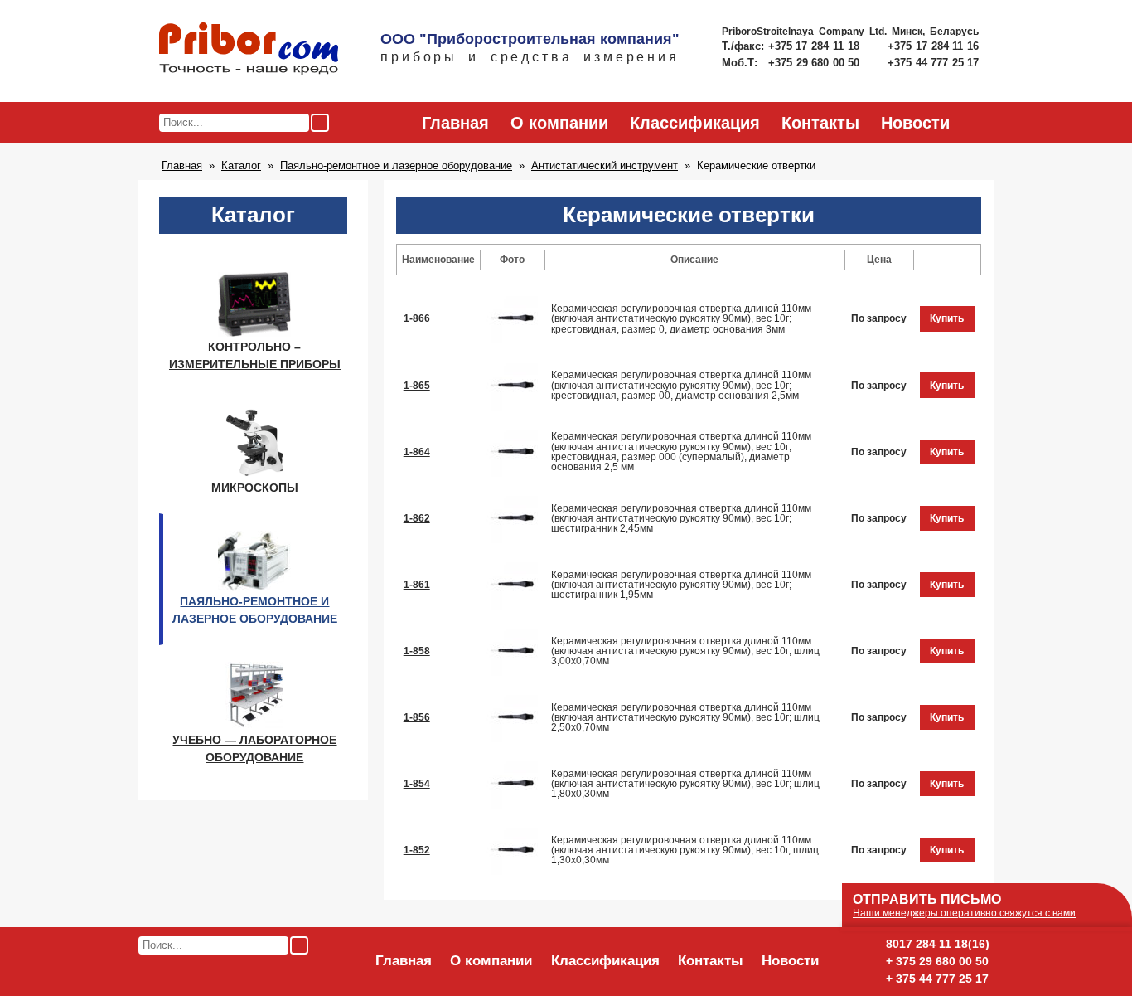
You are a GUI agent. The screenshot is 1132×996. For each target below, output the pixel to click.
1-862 (417, 518)
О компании (559, 123)
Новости (915, 123)
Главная (455, 123)
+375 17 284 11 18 (816, 46)
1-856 (417, 717)
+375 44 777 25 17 (933, 62)
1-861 (417, 584)
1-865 (417, 385)
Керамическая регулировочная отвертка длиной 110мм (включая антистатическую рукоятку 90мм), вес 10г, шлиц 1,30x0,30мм (685, 850)
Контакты (820, 123)
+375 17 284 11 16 (933, 46)
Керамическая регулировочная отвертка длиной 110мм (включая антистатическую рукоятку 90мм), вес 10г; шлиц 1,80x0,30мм (685, 783)
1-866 (417, 318)
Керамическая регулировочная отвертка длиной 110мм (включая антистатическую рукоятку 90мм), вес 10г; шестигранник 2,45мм (681, 518)
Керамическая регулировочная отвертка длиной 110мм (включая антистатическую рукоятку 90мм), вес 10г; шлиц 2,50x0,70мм (685, 717)
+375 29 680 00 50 (815, 62)
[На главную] (248, 49)
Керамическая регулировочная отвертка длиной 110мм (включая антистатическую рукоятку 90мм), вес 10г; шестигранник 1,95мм (681, 584)
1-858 (417, 651)
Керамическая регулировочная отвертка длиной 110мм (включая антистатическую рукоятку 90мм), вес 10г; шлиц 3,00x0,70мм (685, 651)
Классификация (695, 123)
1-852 (417, 850)
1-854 (417, 784)
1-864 (417, 452)
